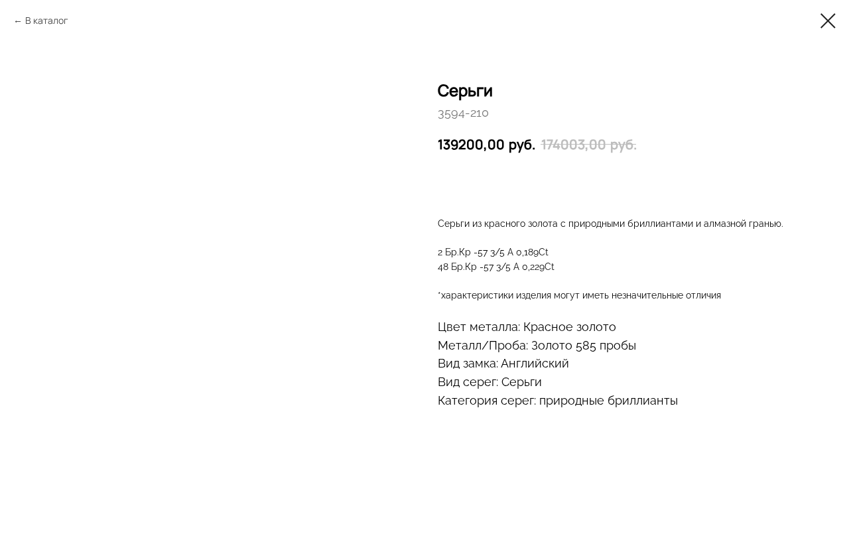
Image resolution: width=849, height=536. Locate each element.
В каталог (46, 20)
